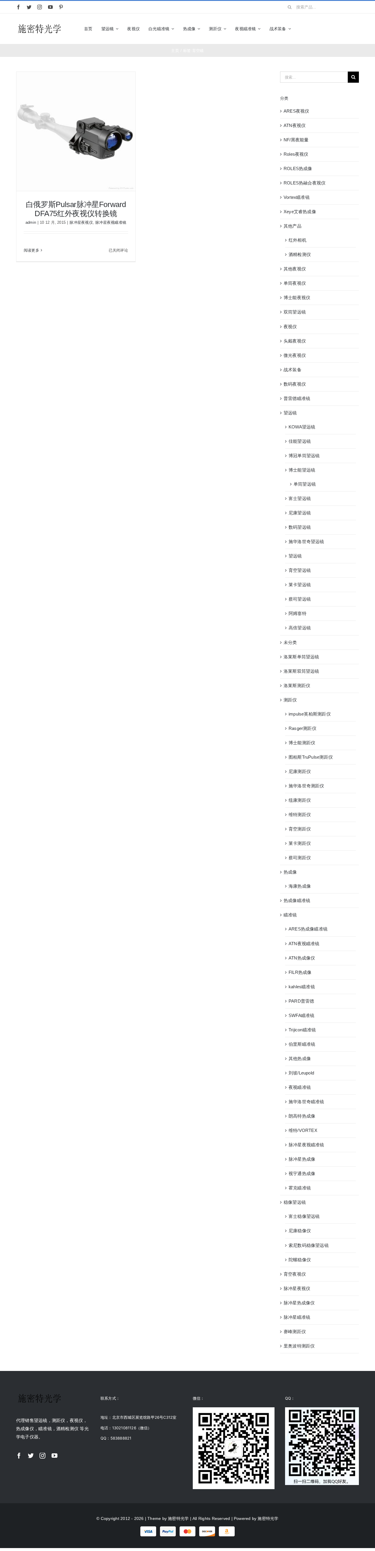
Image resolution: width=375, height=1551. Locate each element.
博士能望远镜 (302, 469)
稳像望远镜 (295, 1202)
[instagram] (39, 7)
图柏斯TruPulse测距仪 (311, 757)
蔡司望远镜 (300, 598)
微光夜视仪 (295, 355)
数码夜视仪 (295, 384)
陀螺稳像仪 (300, 1259)
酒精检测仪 (300, 254)
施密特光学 (178, 1518)
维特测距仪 (300, 814)
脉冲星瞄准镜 (297, 1317)
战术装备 (292, 369)
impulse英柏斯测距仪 (310, 713)
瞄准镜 (290, 914)
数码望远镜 (300, 527)
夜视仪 (290, 326)
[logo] (39, 24)
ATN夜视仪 (295, 125)
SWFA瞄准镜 (302, 1015)
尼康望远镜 (300, 512)
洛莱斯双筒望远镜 (301, 671)
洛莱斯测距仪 (297, 685)
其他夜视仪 (295, 268)
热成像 (290, 871)
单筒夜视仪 (295, 283)
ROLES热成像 (298, 168)
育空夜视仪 (295, 1274)
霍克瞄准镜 (300, 1187)
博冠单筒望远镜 (304, 455)
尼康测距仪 (300, 771)
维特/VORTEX (303, 1130)
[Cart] (356, 28)
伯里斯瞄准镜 (302, 1044)
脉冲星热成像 (302, 1159)
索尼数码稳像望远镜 (309, 1245)
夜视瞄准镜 (300, 1087)
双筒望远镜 (295, 311)
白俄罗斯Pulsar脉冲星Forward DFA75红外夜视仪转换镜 (76, 209)
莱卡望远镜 (300, 584)
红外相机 (297, 240)
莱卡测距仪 (300, 843)
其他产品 (292, 225)
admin (30, 222)
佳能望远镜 (300, 441)
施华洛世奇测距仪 (306, 785)
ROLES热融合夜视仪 (304, 182)
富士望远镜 (300, 498)
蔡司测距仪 (300, 857)
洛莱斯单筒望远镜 (301, 656)
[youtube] (50, 7)
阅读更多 (31, 250)
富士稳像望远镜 (304, 1216)
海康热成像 (300, 886)
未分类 (290, 642)
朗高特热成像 (302, 1115)
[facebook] (18, 7)
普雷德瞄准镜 (297, 398)
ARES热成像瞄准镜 (308, 928)
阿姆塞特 (297, 613)
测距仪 (290, 699)
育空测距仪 (300, 828)
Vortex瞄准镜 (297, 197)
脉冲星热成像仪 (299, 1302)
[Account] (346, 28)
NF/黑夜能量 (296, 139)
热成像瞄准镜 (297, 900)
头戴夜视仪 (295, 340)
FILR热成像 (300, 972)
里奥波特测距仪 (299, 1345)
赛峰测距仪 (295, 1331)
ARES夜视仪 (296, 111)
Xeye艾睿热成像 (300, 211)
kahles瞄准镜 (302, 986)
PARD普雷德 (301, 1001)
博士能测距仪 (302, 742)
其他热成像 (300, 1058)
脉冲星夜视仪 (81, 222)
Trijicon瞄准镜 (302, 1029)
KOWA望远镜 (302, 426)
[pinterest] (61, 7)
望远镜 (290, 412)
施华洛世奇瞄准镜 (306, 1101)
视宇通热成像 (302, 1173)
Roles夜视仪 (296, 154)
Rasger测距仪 (302, 728)
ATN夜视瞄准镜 (304, 943)
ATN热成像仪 (302, 957)
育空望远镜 (300, 570)
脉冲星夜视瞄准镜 (110, 222)
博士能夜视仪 (297, 297)
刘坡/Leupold (301, 1072)
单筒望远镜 (305, 484)
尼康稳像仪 (300, 1230)
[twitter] (29, 7)
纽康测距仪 (300, 800)
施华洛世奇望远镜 (306, 541)
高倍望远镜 (300, 627)
